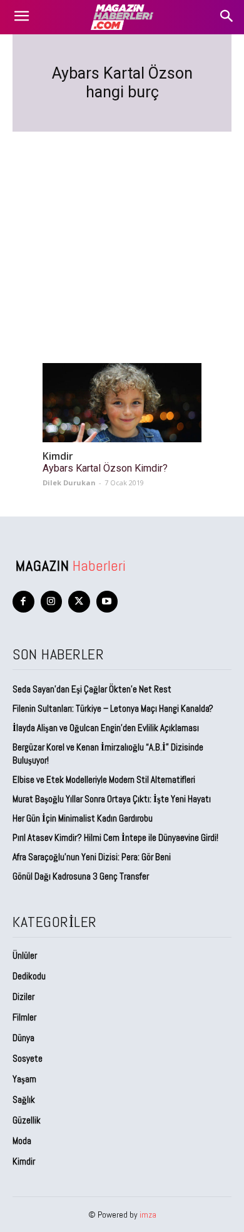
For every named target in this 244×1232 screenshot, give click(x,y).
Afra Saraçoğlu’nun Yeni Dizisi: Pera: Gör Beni (92, 857)
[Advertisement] (122, 232)
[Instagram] (52, 602)
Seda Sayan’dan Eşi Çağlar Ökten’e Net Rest (93, 689)
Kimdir (58, 456)
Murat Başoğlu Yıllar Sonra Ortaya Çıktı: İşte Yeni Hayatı (112, 799)
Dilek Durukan (69, 482)
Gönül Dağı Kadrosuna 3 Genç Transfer (81, 876)
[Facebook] (23, 602)
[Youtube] (107, 602)
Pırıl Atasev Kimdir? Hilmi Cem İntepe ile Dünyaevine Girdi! (115, 837)
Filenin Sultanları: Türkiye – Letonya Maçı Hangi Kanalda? (113, 708)
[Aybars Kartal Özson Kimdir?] (122, 402)
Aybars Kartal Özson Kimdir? (105, 468)
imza (148, 1214)
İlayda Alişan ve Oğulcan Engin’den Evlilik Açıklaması (106, 728)
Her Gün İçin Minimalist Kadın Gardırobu (83, 818)
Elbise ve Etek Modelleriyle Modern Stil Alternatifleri (104, 779)
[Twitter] (79, 602)
